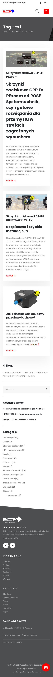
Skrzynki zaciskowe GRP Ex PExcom (24, 75)
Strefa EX (6, 568)
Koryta (6, 454)
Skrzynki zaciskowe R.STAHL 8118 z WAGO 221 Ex (25, 218)
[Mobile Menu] (46, 11)
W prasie (6, 579)
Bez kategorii (9, 437)
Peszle (6, 466)
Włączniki (7, 487)
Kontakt (6, 575)
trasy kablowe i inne (12, 482)
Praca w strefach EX (12, 470)
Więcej (6, 611)
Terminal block (13, 495)
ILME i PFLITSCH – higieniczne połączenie (22, 414)
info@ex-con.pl (15, 635)
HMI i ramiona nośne (12, 450)
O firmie (6, 561)
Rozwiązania (9, 478)
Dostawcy (7, 572)
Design (6, 441)
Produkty (6, 565)
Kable (5, 604)
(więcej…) (34, 344)
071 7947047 (32, 635)
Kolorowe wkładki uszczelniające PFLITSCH (23, 408)
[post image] (26, 59)
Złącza (6, 491)
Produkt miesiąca (11, 474)
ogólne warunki (35, 672)
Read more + (10, 180)
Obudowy (7, 458)
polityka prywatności (20, 672)
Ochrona (7, 462)
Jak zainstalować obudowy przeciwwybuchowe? (25, 316)
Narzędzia (7, 608)
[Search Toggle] (37, 11)
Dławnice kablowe (11, 445)
